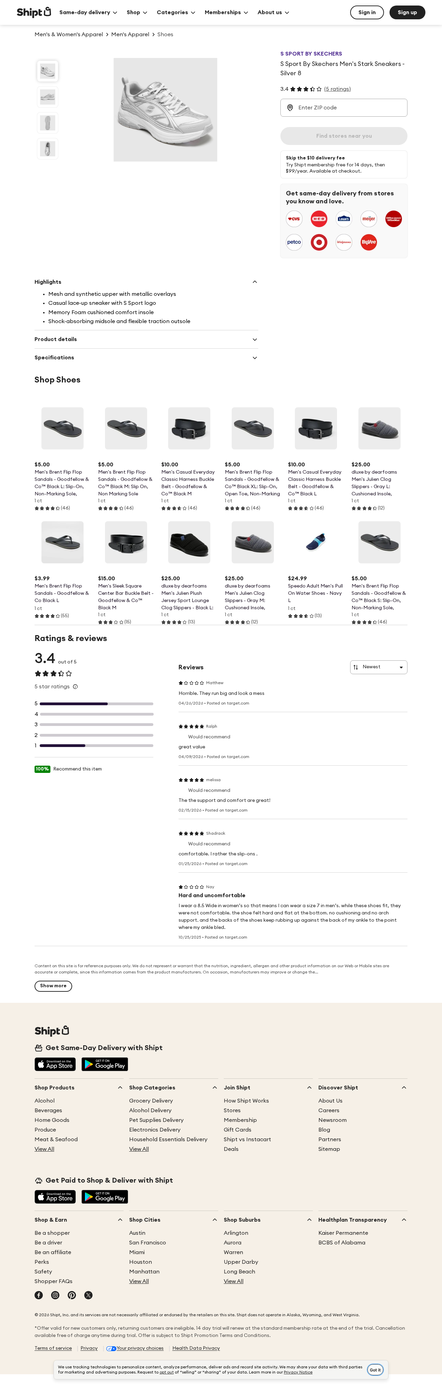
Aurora (232, 1242)
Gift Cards (237, 1130)
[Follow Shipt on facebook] (39, 1296)
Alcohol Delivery (150, 1110)
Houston (140, 1262)
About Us (330, 1101)
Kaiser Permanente (343, 1233)
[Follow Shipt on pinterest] (72, 1296)
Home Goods (52, 1120)
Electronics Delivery (155, 1130)
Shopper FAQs (54, 1281)
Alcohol (45, 1101)
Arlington (236, 1233)
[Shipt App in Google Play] (104, 1065)
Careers (328, 1110)
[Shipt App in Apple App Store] (55, 1065)
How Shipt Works (246, 1101)
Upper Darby (241, 1262)
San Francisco (147, 1242)
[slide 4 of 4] (47, 148)
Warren (233, 1252)
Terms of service (53, 1348)
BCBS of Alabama (341, 1242)
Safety (43, 1271)
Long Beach (239, 1271)
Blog (324, 1130)
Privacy (89, 1348)
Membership (240, 1120)
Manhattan (144, 1271)
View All (44, 1149)
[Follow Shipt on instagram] (55, 1296)
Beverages (48, 1110)
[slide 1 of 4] (47, 71)
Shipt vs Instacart (247, 1139)
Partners (329, 1139)
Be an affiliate (53, 1252)
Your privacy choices (140, 1348)
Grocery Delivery (151, 1101)
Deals (231, 1149)
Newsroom (332, 1120)
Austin (137, 1233)
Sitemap (329, 1149)
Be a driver (48, 1242)
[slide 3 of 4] (47, 123)
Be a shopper (52, 1233)
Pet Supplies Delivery (156, 1120)
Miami (137, 1252)
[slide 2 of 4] (47, 97)
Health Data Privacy (196, 1348)
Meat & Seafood (56, 1139)
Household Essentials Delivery (168, 1139)
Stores (232, 1110)
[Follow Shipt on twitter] (88, 1296)
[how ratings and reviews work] (75, 686)
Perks (42, 1262)
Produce (45, 1130)
